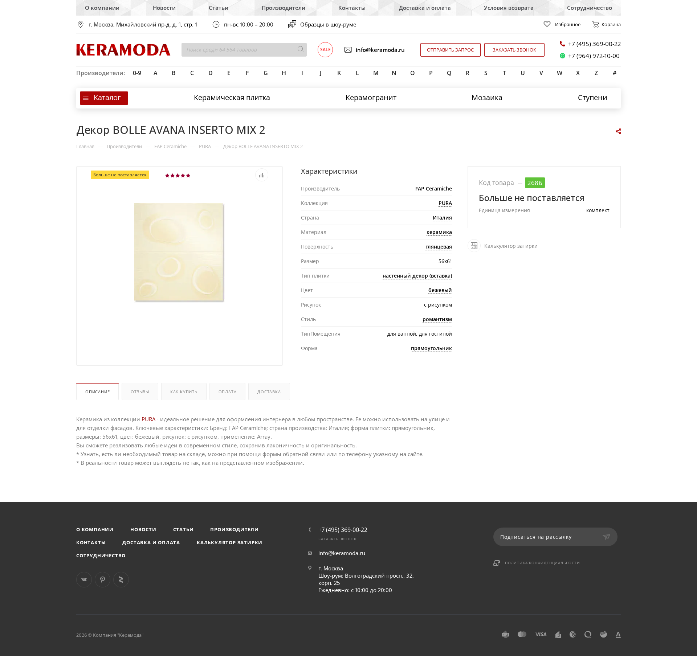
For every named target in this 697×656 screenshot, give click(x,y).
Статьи (218, 7)
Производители (283, 7)
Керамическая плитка (232, 97)
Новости (164, 7)
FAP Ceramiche (433, 188)
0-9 (137, 73)
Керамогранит (371, 97)
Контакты (352, 7)
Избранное (567, 24)
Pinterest (102, 579)
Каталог (107, 97)
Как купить (183, 391)
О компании (102, 7)
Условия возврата (509, 7)
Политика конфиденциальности (542, 562)
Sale (325, 49)
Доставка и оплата (425, 7)
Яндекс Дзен (121, 579)
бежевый (440, 290)
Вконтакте (84, 579)
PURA (445, 203)
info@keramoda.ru (380, 49)
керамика (439, 232)
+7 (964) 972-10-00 (594, 56)
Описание (97, 391)
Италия (442, 217)
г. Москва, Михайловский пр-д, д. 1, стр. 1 (143, 24)
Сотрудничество (589, 7)
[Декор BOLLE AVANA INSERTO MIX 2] (179, 252)
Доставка (269, 391)
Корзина (611, 24)
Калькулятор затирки (229, 542)
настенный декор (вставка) (417, 275)
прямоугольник (431, 348)
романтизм (437, 319)
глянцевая (438, 246)
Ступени (592, 97)
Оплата (228, 391)
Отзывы (140, 391)
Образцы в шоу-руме (328, 24)
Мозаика (487, 97)
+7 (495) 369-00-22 (594, 44)
